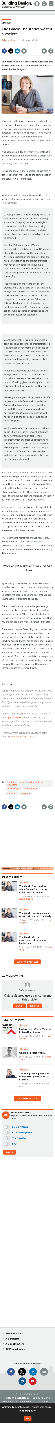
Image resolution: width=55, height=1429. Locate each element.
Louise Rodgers (11, 40)
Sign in (14, 44)
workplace (25, 793)
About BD (27, 1401)
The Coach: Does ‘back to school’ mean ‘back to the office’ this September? (33, 889)
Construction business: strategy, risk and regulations (25, 783)
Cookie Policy (40, 1398)
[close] (53, 44)
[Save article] (50, 51)
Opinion (6, 22)
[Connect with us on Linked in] (33, 1372)
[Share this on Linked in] (17, 51)
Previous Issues (14, 1333)
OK (27, 1418)
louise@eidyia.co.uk (12, 717)
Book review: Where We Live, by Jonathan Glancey (35, 1030)
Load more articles (27, 962)
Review (23, 1025)
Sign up (9, 1152)
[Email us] (44, 1372)
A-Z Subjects (12, 1338)
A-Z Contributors (15, 1343)
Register (34, 1006)
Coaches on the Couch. (22, 736)
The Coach (12, 793)
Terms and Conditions (16, 1398)
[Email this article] (24, 51)
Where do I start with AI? (32, 1052)
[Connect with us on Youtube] (33, 1381)
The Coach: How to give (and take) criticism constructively (35, 915)
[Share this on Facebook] (4, 51)
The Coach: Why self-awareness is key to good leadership (33, 940)
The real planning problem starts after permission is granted (34, 1076)
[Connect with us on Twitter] (22, 1372)
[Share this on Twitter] (11, 51)
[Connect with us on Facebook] (11, 1372)
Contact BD (42, 1401)
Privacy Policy (11, 1401)
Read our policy (27, 1410)
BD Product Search (16, 1348)
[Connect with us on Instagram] (22, 1381)
